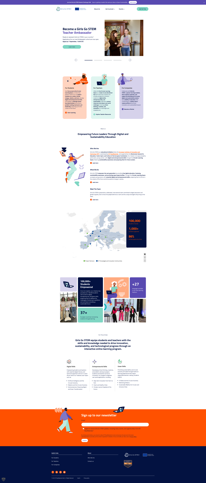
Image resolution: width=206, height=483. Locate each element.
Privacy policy (86, 478)
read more (95, 163)
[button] (3, 479)
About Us (97, 9)
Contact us (91, 461)
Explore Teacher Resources (103, 114)
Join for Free (142, 9)
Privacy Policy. (133, 437)
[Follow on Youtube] (64, 472)
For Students (55, 458)
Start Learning (72, 113)
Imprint (78, 478)
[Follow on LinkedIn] (56, 472)
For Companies (56, 465)
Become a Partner (129, 109)
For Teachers (55, 461)
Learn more (72, 47)
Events (121, 9)
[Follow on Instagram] (60, 472)
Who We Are (91, 458)
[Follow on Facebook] (53, 472)
